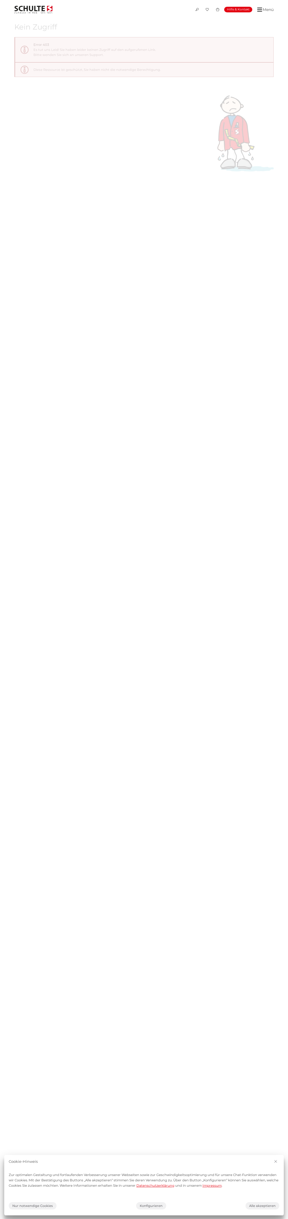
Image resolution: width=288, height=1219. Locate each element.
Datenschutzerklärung (155, 1186)
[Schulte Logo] (33, 9)
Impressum (212, 1186)
